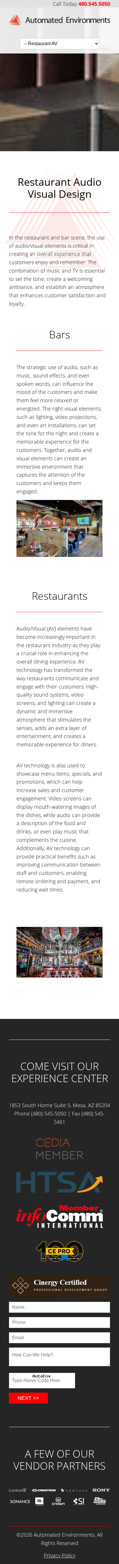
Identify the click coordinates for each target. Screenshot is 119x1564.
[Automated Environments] (59, 28)
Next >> (28, 1398)
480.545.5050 (94, 3)
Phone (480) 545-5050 (40, 1113)
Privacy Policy (59, 1555)
